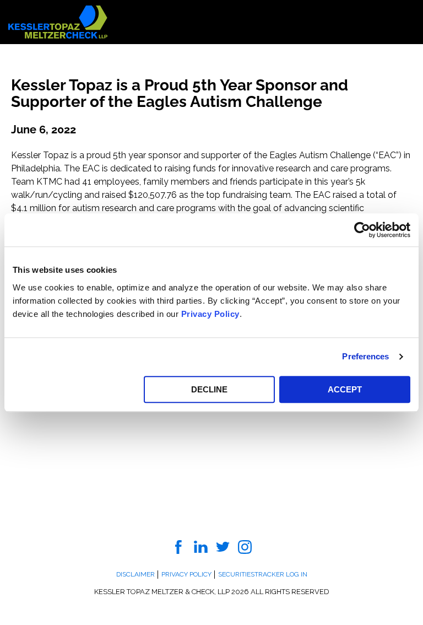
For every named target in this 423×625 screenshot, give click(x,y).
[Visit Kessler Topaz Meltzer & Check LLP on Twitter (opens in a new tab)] (223, 546)
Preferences (365, 356)
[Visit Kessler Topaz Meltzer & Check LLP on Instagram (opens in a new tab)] (245, 546)
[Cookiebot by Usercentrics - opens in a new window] (362, 230)
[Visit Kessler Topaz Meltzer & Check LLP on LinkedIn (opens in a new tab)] (201, 546)
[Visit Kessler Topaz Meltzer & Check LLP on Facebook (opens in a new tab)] (179, 546)
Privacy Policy (210, 314)
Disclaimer (135, 574)
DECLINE (209, 389)
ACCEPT (345, 389)
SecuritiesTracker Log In (262, 574)
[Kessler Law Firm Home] (57, 21)
